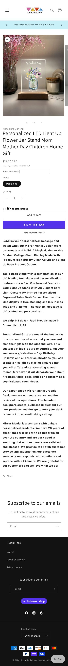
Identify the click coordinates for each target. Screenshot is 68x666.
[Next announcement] (61, 25)
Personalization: (11, 171)
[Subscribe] (57, 526)
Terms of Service (16, 559)
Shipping (6, 166)
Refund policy (14, 567)
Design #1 (11, 183)
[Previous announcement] (6, 25)
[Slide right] (41, 122)
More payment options (34, 232)
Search (10, 551)
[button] (7, 10)
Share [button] (10, 476)
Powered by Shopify (46, 660)
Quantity (7, 191)
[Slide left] (26, 122)
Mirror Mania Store (28, 660)
